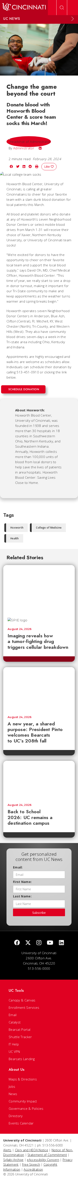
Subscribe (39, 913)
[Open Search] (61, 7)
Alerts (7, 1150)
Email (13, 1015)
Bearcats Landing (22, 1059)
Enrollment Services (24, 1007)
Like (47, 166)
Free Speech (31, 1164)
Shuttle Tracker (20, 1037)
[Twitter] (28, 943)
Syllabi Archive (13, 1160)
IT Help (14, 1044)
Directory (16, 1116)
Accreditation (33, 1169)
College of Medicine (49, 527)
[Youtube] (50, 943)
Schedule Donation (23, 389)
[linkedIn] (61, 943)
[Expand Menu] (72, 19)
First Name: (22, 882)
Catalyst (15, 1022)
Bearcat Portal (19, 1029)
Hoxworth (16, 527)
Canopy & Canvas (22, 1000)
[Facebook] (17, 943)
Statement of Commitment (47, 1155)
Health (14, 538)
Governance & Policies (26, 1108)
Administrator (23, 148)
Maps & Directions (23, 1079)
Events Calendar (21, 1123)
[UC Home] (24, 7)
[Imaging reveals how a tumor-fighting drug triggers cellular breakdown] (39, 589)
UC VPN (14, 1051)
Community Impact (23, 1101)
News (13, 1094)
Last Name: (22, 896)
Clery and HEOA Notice (31, 1150)
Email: (18, 867)
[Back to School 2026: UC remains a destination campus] (39, 780)
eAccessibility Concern (43, 1160)
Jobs (12, 1086)
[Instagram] (38, 943)
